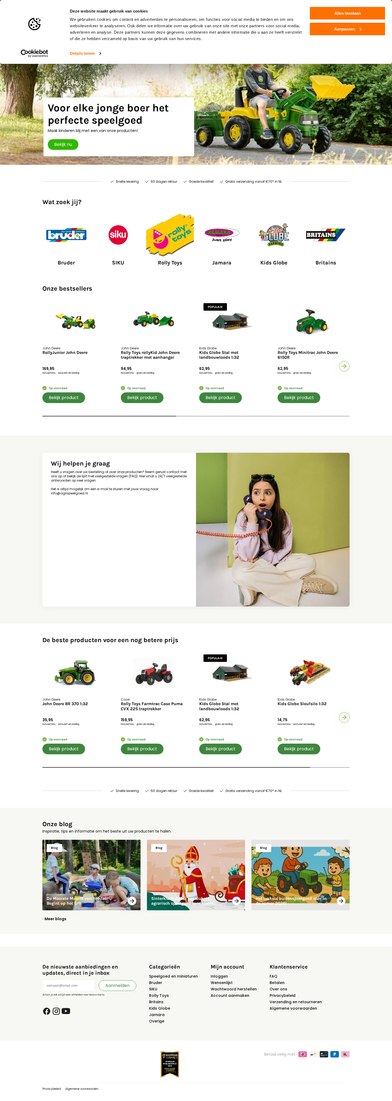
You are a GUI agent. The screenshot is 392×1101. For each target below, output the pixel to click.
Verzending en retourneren (296, 1002)
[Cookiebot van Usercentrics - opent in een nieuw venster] (34, 53)
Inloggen (219, 976)
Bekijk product (64, 398)
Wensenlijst (222, 982)
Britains (156, 1002)
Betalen (277, 982)
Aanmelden (117, 985)
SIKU (153, 989)
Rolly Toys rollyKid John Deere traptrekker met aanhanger (150, 355)
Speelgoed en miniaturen (173, 976)
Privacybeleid (282, 995)
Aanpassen (344, 29)
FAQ (273, 976)
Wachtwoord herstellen (234, 989)
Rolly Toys (159, 995)
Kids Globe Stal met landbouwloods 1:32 (219, 355)
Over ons (278, 989)
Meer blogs (55, 919)
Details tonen (82, 53)
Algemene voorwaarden (293, 1008)
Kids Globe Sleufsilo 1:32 (302, 703)
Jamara (157, 1014)
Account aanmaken (230, 995)
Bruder (155, 982)
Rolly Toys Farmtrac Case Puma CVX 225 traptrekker (152, 706)
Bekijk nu (63, 144)
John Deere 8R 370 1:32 (65, 703)
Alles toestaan (347, 13)
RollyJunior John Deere (64, 352)
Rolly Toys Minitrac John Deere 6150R (308, 355)
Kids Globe (159, 1008)
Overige (156, 1021)
